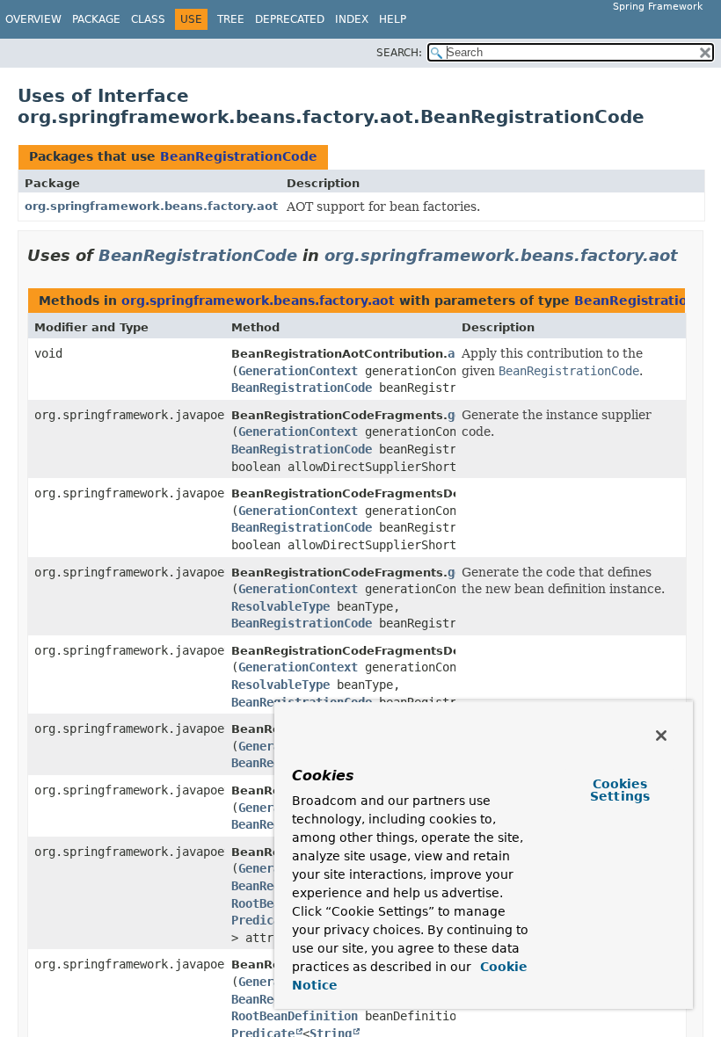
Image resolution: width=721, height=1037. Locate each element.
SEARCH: (399, 53)
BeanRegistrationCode (238, 156)
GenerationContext (298, 371)
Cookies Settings (620, 790)
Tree (230, 19)
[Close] (661, 735)
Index (351, 19)
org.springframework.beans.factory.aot (151, 206)
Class (148, 19)
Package (96, 19)
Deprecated (289, 19)
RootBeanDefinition (294, 1016)
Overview (33, 19)
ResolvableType (280, 606)
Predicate (263, 920)
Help (392, 19)
